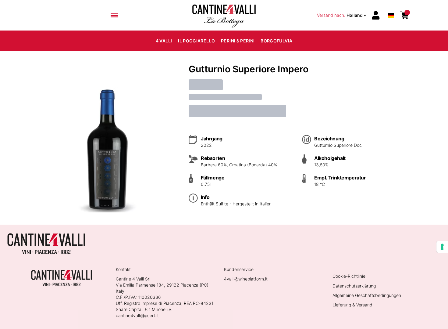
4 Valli (164, 40)
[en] (390, 7)
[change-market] (342, 15)
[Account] (376, 15)
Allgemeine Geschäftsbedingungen (366, 295)
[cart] (404, 15)
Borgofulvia (276, 40)
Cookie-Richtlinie (348, 276)
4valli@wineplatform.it (246, 278)
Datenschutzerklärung (354, 285)
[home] (224, 15)
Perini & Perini (237, 40)
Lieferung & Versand (352, 304)
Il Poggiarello (196, 40)
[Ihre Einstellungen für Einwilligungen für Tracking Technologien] (442, 247)
